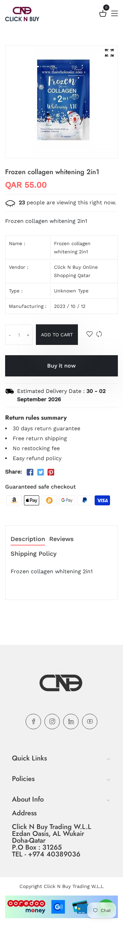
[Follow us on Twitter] (40, 472)
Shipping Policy (34, 554)
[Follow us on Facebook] (30, 472)
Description (28, 539)
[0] (103, 14)
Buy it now (61, 365)
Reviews (61, 539)
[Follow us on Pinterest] (51, 472)
